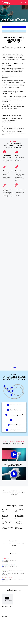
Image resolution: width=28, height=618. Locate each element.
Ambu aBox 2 (6, 606)
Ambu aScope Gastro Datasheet (9, 560)
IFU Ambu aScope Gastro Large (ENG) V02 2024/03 (13, 573)
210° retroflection (14, 425)
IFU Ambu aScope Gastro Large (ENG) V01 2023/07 (13, 570)
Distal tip (14, 420)
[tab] (14, 405)
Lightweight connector (14, 430)
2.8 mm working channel (14, 415)
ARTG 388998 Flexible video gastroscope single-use (13, 579)
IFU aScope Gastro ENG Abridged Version (11, 566)
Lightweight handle (14, 410)
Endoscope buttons (14, 405)
